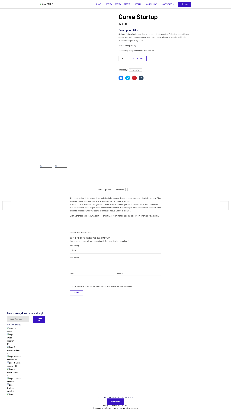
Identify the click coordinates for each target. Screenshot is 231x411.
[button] (184, 4)
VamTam (122, 408)
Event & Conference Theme (107, 408)
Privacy (105, 406)
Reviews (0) (122, 189)
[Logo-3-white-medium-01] (13, 353)
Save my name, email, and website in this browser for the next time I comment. (102, 286)
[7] (61, 171)
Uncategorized (135, 70)
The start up (149, 51)
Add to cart (138, 58)
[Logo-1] (17, 394)
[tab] (106, 189)
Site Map (125, 406)
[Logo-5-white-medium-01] (17, 366)
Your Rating (74, 246)
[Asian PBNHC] (46, 4)
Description (104, 189)
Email (120, 274)
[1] (46, 171)
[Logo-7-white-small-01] (15, 382)
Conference (151, 4)
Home (98, 4)
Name (73, 274)
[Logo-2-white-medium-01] (11, 344)
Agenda (109, 4)
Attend (127, 4)
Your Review (74, 257)
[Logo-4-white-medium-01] (14, 360)
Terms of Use (115, 406)
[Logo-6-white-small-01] (13, 375)
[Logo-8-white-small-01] (11, 391)
